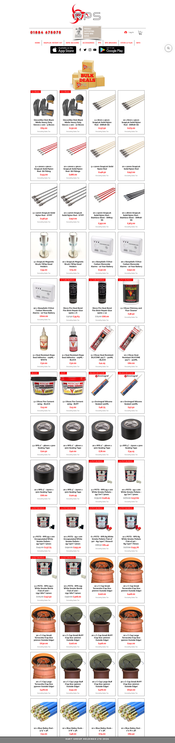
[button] (140, 33)
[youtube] (95, 50)
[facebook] (80, 50)
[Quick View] (102, 103)
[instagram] (90, 50)
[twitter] (85, 50)
